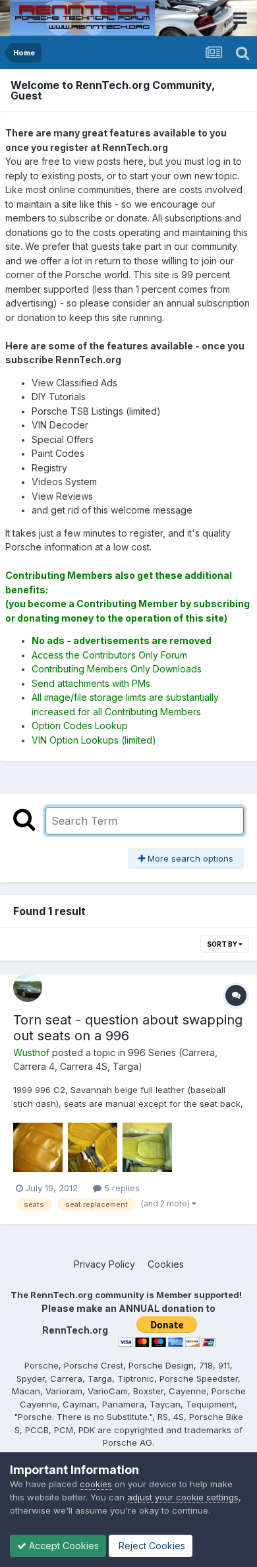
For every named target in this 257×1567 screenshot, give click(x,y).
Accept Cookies (62, 1545)
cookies (96, 1484)
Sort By (223, 944)
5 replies (120, 1188)
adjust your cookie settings (183, 1497)
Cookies (166, 1264)
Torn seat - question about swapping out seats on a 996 (128, 1028)
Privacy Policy (104, 1264)
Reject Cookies (150, 1545)
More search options (189, 858)
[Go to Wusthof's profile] (27, 987)
